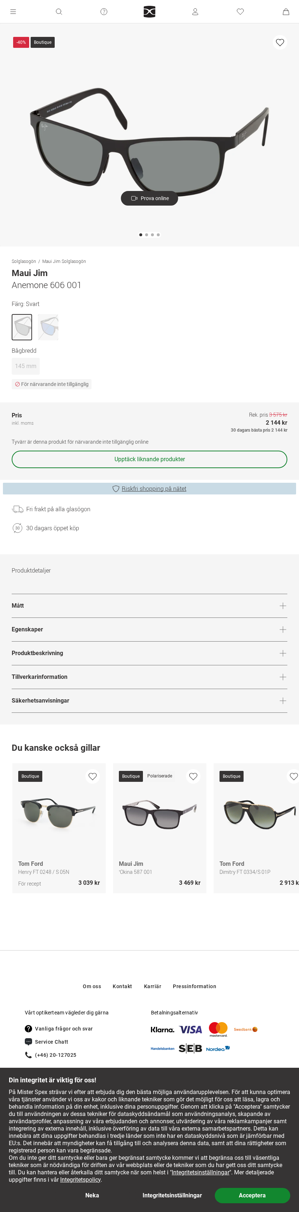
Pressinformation (194, 986)
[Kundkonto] (195, 11)
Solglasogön (24, 261)
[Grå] (48, 327)
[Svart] (22, 327)
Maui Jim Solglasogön (64, 261)
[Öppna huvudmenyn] (13, 11)
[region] (149, 830)
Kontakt (122, 986)
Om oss (92, 986)
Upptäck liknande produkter (149, 459)
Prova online (155, 198)
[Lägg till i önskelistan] (280, 42)
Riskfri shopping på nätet (154, 489)
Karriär (153, 986)
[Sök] (58, 11)
